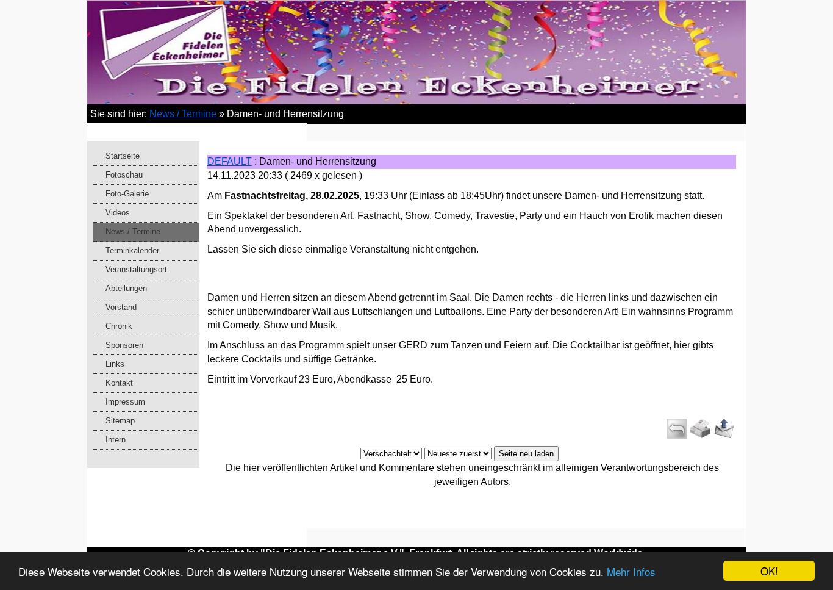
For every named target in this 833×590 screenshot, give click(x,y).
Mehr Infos (631, 571)
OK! (769, 570)
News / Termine (184, 114)
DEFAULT (229, 161)
